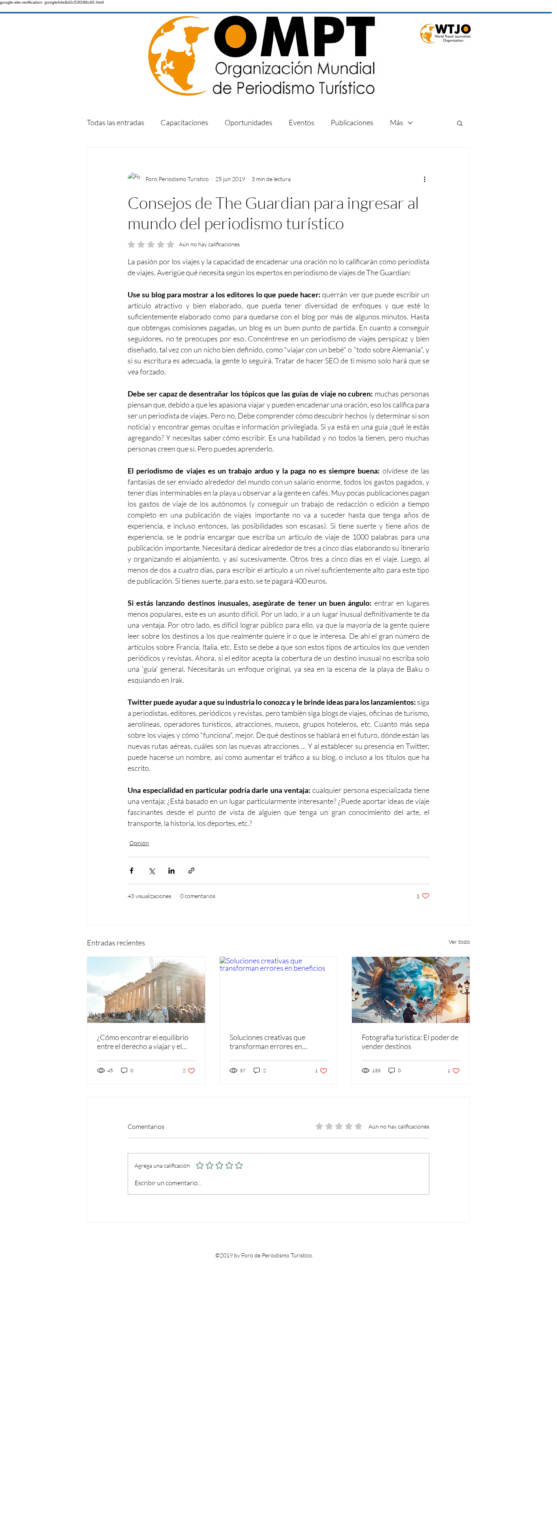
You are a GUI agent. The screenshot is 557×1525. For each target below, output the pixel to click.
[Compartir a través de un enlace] (191, 870)
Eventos (301, 122)
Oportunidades (248, 122)
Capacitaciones (184, 122)
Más (396, 122)
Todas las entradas (115, 122)
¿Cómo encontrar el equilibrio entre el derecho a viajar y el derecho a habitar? (142, 1042)
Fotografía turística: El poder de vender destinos (410, 1042)
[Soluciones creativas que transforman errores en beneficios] (279, 990)
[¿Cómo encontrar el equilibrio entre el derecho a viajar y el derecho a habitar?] (146, 990)
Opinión (139, 842)
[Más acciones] (424, 179)
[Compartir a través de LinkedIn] (171, 870)
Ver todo (459, 941)
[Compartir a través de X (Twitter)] (151, 870)
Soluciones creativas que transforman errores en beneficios (267, 1042)
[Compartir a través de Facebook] (131, 870)
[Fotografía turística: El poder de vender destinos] (411, 990)
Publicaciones (352, 122)
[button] (460, 123)
